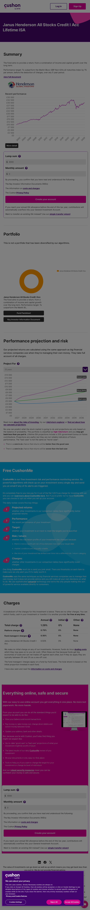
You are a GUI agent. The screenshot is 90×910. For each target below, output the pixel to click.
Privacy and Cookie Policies (16, 896)
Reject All (54, 902)
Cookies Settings (15, 902)
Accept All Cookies (72, 902)
